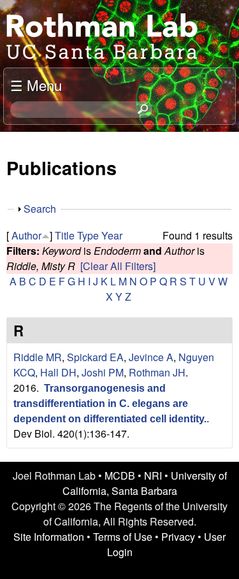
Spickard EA (95, 357)
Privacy (178, 536)
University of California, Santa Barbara (144, 483)
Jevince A (151, 357)
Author (26, 235)
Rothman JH (157, 372)
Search (40, 208)
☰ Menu (36, 85)
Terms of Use (122, 536)
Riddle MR (37, 357)
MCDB (120, 475)
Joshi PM (103, 372)
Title (65, 235)
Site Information (48, 536)
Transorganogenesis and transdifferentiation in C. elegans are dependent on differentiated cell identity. (109, 403)
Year (111, 235)
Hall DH (58, 372)
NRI (153, 475)
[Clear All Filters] (118, 266)
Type (88, 235)
